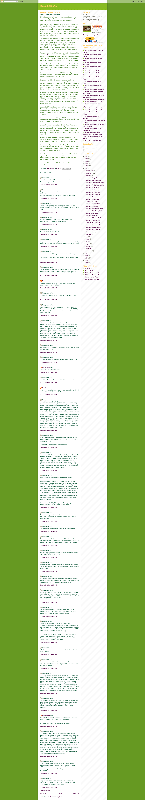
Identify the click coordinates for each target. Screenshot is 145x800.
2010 (86, 255)
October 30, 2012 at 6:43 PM (48, 693)
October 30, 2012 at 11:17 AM (48, 521)
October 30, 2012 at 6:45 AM (48, 430)
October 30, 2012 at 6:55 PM (48, 710)
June (88, 239)
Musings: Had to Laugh (93, 194)
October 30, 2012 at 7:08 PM (48, 726)
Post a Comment (45, 790)
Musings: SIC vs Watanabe (94, 180)
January (89, 251)
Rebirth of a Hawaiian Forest (93, 275)
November (89, 173)
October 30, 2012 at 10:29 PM (48, 787)
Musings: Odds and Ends (93, 218)
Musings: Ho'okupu (92, 206)
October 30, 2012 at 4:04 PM (48, 616)
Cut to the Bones (90, 269)
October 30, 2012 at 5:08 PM (48, 668)
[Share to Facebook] (68, 169)
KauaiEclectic (48, 5)
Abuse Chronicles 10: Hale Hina (94, 99)
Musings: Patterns (91, 197)
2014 (86, 163)
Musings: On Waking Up (93, 190)
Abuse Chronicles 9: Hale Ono (94, 101)
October (89, 175)
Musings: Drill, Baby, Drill (94, 211)
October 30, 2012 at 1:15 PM (48, 557)
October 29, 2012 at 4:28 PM (48, 262)
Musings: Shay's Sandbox (94, 178)
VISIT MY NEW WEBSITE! (93, 141)
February (89, 248)
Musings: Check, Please (93, 227)
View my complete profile (90, 35)
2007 (86, 263)
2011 (86, 253)
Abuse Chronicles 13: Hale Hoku (94, 89)
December (89, 170)
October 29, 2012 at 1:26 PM (48, 185)
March (88, 246)
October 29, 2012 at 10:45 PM (48, 395)
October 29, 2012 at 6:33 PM (48, 288)
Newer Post (43, 793)
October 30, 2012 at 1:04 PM (48, 545)
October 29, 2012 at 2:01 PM (48, 224)
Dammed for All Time (91, 277)
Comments (88, 150)
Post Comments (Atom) (55, 797)
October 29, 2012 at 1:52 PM (48, 198)
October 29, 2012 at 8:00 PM (48, 372)
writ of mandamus (49, 55)
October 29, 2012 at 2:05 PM (48, 234)
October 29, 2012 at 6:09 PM (48, 276)
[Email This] (63, 169)
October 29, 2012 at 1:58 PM (48, 212)
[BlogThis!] (65, 169)
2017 (86, 156)
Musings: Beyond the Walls (94, 203)
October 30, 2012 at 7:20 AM (48, 447)
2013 (86, 166)
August (88, 234)
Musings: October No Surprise (95, 182)
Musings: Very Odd (92, 215)
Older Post (76, 793)
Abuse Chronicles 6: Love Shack (95, 110)
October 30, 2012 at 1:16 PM (48, 571)
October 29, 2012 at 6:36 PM (48, 300)
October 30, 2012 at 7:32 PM (48, 756)
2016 (86, 159)
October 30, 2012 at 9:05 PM (48, 773)
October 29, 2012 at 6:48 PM (48, 315)
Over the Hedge (89, 271)
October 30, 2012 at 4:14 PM (48, 654)
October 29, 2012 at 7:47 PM (48, 352)
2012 (86, 168)
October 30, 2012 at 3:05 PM (48, 602)
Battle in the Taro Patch (92, 273)
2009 (86, 258)
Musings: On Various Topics (94, 225)
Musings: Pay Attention (93, 229)
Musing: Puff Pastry (92, 213)
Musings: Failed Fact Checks (94, 208)
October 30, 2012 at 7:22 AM (48, 470)
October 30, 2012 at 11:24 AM (48, 531)
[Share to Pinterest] (70, 169)
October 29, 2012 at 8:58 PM (48, 383)
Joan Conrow (46, 281)
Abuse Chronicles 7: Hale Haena (94, 108)
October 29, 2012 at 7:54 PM (48, 362)
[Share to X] (67, 169)
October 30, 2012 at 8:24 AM (48, 507)
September (89, 232)
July (87, 236)
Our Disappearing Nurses (92, 279)
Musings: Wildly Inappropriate (95, 185)
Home (60, 793)
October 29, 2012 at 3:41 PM (48, 246)
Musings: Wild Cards (92, 187)
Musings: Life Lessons (93, 192)
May (87, 241)
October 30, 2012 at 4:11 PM (48, 642)
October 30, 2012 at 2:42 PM (48, 585)
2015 (86, 161)
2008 (86, 260)
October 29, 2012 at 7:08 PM (48, 340)
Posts (87, 147)
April (88, 244)
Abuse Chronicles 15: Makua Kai (95, 71)
